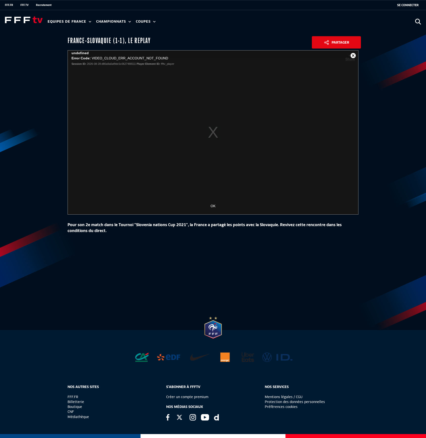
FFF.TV (24, 4)
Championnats (111, 21)
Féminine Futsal (185, 23)
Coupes (144, 21)
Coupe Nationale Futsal (215, 23)
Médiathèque (78, 417)
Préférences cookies (281, 407)
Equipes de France (68, 21)
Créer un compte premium (187, 397)
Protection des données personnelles (295, 402)
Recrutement (44, 4)
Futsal (156, 23)
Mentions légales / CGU (283, 397)
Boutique (75, 407)
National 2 (237, 23)
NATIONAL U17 (207, 23)
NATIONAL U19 (174, 23)
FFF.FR (9, 4)
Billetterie (76, 402)
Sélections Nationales (231, 23)
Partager (340, 42)
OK (213, 206)
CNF (71, 412)
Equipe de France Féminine (95, 23)
